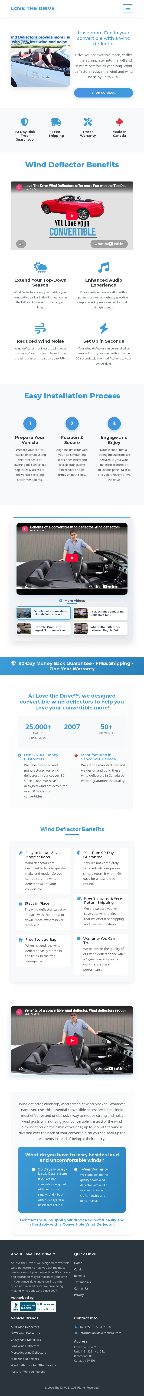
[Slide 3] (42, 77)
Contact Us (81, 1288)
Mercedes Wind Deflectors (28, 1352)
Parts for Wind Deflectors (28, 1372)
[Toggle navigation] (128, 8)
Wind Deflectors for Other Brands (33, 1365)
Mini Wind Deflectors (25, 1359)
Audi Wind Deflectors (25, 1327)
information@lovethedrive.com (100, 1333)
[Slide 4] (47, 77)
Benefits (79, 1276)
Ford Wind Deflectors (25, 1346)
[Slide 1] (33, 77)
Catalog (79, 1269)
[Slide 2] (38, 77)
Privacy (79, 1295)
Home (78, 1263)
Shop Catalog (104, 92)
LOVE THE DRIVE (33, 8)
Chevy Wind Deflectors (26, 1340)
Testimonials (82, 1282)
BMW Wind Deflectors (25, 1333)
